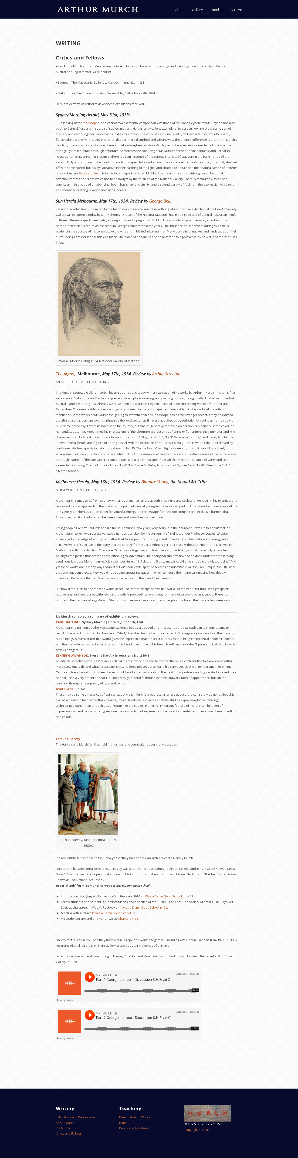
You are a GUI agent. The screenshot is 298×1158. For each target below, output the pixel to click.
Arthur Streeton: (167, 373)
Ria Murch (63, 1128)
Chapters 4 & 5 (128, 918)
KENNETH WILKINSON (72, 655)
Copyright (191, 1130)
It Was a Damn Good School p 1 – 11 (168, 896)
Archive (236, 9)
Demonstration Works (134, 1117)
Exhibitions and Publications (75, 1117)
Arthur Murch (65, 1123)
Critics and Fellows (69, 1133)
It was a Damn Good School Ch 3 (115, 913)
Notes (123, 1123)
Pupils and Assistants (134, 1128)
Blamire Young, (155, 481)
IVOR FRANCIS (66, 689)
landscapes (91, 123)
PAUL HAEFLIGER (68, 622)
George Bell (159, 201)
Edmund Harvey (68, 739)
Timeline (217, 9)
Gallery (197, 9)
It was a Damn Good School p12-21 (145, 907)
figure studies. (89, 173)
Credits (205, 1130)
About (180, 9)
